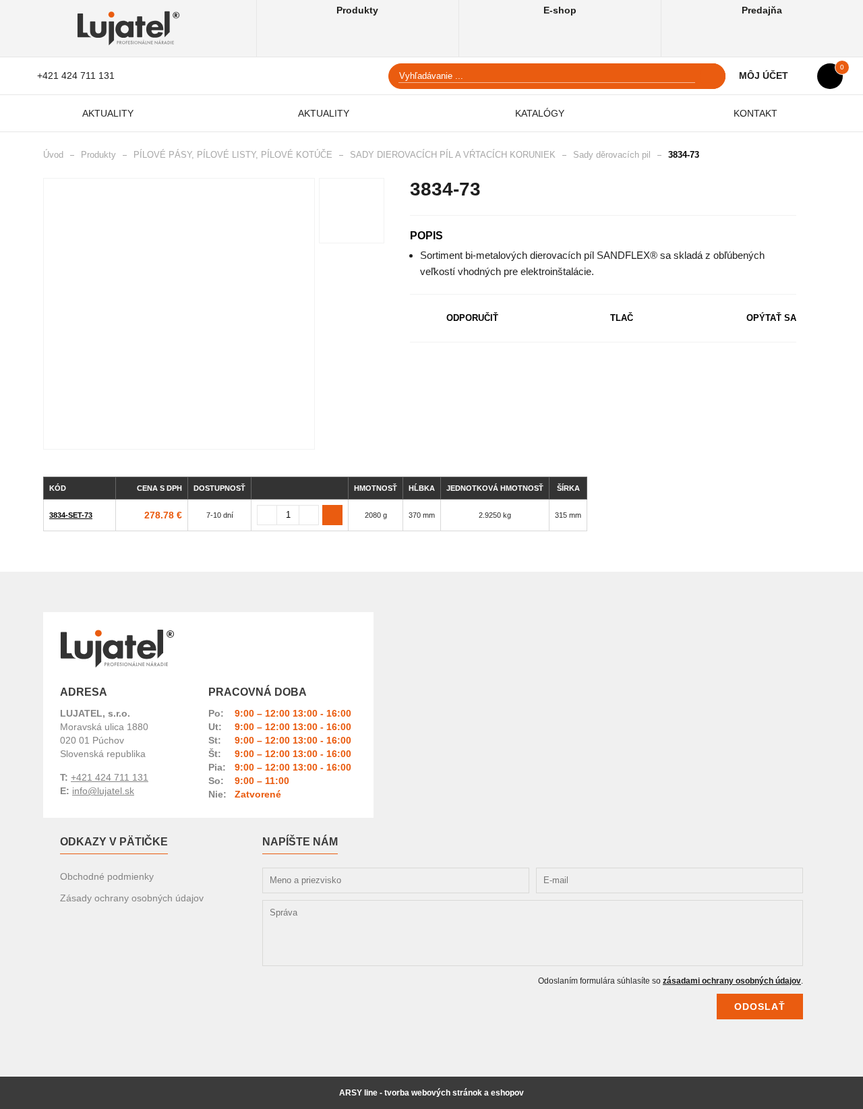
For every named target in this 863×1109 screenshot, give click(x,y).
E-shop (559, 10)
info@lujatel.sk (103, 790)
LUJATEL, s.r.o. (117, 648)
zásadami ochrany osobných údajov (732, 981)
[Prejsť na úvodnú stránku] (128, 28)
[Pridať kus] (309, 515)
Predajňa (762, 10)
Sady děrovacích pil (612, 155)
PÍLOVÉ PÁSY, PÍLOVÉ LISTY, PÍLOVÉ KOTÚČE (232, 155)
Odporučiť (472, 318)
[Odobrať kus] (267, 515)
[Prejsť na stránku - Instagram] (775, 862)
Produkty (357, 10)
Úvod (53, 155)
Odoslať (759, 1006)
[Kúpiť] (332, 515)
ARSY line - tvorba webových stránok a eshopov (431, 1093)
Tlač (621, 318)
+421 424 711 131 (76, 75)
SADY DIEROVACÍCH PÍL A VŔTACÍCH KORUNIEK (453, 155)
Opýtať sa (771, 318)
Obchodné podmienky (107, 876)
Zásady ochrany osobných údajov (132, 898)
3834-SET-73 (70, 515)
